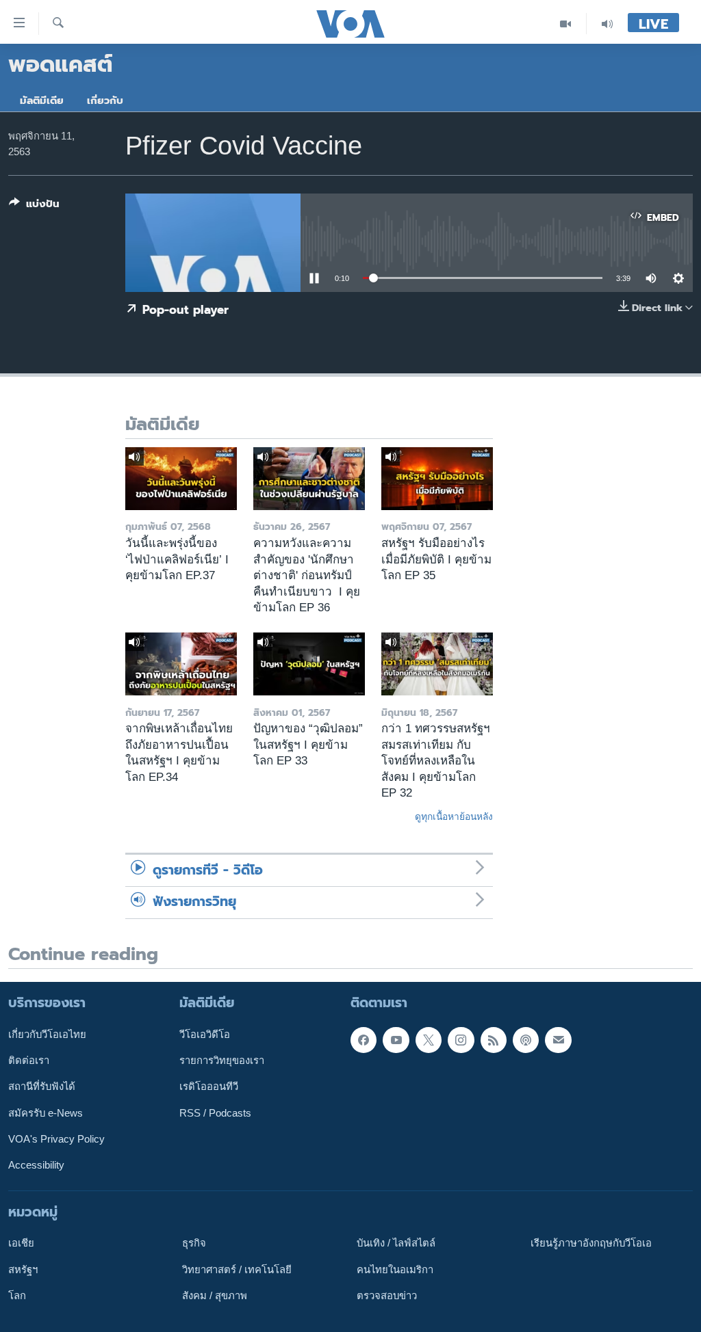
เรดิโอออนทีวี (208, 1086)
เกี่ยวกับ (105, 100)
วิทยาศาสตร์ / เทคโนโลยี (237, 1269)
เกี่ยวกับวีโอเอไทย (47, 1034)
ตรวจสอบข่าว (387, 1295)
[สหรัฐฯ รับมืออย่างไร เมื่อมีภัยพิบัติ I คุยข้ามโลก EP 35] (437, 478)
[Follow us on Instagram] (461, 1040)
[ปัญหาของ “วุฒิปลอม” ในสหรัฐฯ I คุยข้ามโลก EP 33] (309, 663)
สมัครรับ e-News (45, 1113)
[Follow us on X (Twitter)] (429, 1040)
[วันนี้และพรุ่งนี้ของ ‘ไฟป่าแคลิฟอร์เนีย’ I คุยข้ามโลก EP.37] (181, 478)
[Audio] (607, 23)
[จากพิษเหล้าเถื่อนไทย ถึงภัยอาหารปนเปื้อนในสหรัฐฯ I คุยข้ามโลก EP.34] (181, 663)
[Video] (566, 23)
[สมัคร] (558, 1040)
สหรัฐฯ (23, 1269)
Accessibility (36, 1165)
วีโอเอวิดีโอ (204, 1034)
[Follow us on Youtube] (396, 1040)
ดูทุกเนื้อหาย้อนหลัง (454, 816)
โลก (17, 1295)
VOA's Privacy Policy (56, 1139)
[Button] (34, 206)
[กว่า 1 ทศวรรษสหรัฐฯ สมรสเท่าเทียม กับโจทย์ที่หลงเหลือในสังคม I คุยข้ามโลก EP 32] (437, 663)
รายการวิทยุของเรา (221, 1060)
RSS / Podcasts (215, 1113)
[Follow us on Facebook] (363, 1040)
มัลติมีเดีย (42, 100)
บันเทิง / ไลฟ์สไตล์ (396, 1243)
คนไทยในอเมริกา (395, 1269)
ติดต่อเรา (28, 1060)
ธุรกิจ (194, 1243)
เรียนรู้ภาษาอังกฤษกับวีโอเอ (591, 1243)
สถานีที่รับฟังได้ (41, 1086)
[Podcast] (526, 1040)
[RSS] (494, 1040)
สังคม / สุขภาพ (214, 1295)
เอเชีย (21, 1243)
